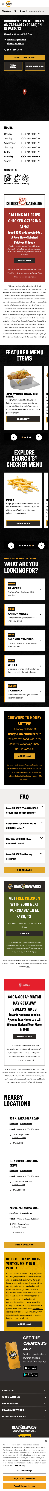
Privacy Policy (19, 1465)
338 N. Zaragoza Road (24, 1118)
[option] (24, 398)
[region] (24, 95)
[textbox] (24, 273)
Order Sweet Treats (27, 523)
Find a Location (24, 1245)
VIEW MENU (13, 66)
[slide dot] (22, 437)
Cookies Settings (24, 1471)
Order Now (24, 261)
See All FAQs (24, 870)
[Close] (46, 1441)
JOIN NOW (24, 1437)
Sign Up (24, 934)
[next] (39, 437)
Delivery (17, 183)
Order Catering (35, 66)
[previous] (14, 437)
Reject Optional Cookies (24, 1478)
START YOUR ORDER (24, 58)
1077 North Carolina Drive (24, 1162)
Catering (25, 183)
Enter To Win (24, 1037)
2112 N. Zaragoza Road (24, 1207)
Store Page (14, 1123)
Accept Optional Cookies (24, 1486)
